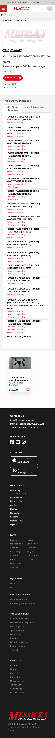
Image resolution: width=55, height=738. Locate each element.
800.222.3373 (30, 427)
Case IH (14, 547)
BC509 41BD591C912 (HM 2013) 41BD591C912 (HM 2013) (23, 243)
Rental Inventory (18, 599)
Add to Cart (12, 77)
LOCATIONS (16, 485)
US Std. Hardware (19, 642)
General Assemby (16, 295)
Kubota (13, 540)
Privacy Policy (17, 692)
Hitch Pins (15, 634)
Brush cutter (14, 187)
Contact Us (25, 727)
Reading (14, 517)
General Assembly (17, 123)
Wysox (13, 524)
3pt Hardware (17, 630)
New (12, 583)
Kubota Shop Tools (19, 618)
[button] (50, 8)
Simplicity (31, 547)
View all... (14, 567)
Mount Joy (15, 490)
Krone (30, 540)
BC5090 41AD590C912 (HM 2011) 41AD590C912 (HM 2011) (23, 279)
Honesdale (15, 513)
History (13, 669)
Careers (14, 673)
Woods (30, 559)
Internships (15, 677)
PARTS (13, 535)
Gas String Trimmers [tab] (12, 108)
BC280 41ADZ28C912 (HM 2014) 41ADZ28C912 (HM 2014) (23, 179)
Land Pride (32, 543)
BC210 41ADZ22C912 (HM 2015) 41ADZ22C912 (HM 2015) (23, 167)
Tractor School (17, 685)
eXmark (14, 555)
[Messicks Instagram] (24, 442)
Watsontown (16, 521)
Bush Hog (15, 551)
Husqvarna (15, 563)
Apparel (14, 665)
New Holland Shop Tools (22, 622)
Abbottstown (16, 497)
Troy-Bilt (31, 551)
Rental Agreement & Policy (23, 603)
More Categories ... (33, 107)
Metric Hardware (18, 646)
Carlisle (13, 505)
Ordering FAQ (17, 681)
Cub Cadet (7, 20)
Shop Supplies (17, 626)
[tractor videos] (18, 442)
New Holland (16, 543)
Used (12, 587)
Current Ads (16, 688)
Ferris (13, 559)
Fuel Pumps (16, 638)
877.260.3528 (36, 423)
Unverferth (32, 555)
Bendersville (16, 501)
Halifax (13, 509)
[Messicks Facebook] (12, 442)
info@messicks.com (22, 420)
